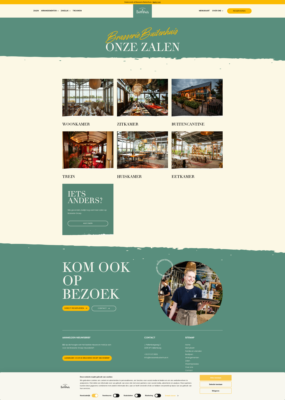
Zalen (36, 11)
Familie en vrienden (193, 351)
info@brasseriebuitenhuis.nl (156, 358)
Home (187, 345)
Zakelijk (64, 11)
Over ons (216, 11)
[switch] (116, 395)
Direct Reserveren (74, 308)
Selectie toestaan (215, 384)
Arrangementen (49, 11)
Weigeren (215, 391)
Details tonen (170, 396)
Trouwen (77, 11)
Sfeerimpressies (192, 364)
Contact (102, 308)
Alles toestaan (215, 378)
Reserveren (239, 11)
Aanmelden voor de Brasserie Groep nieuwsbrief (87, 358)
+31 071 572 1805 (151, 354)
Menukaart (204, 11)
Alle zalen (88, 223)
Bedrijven (189, 354)
